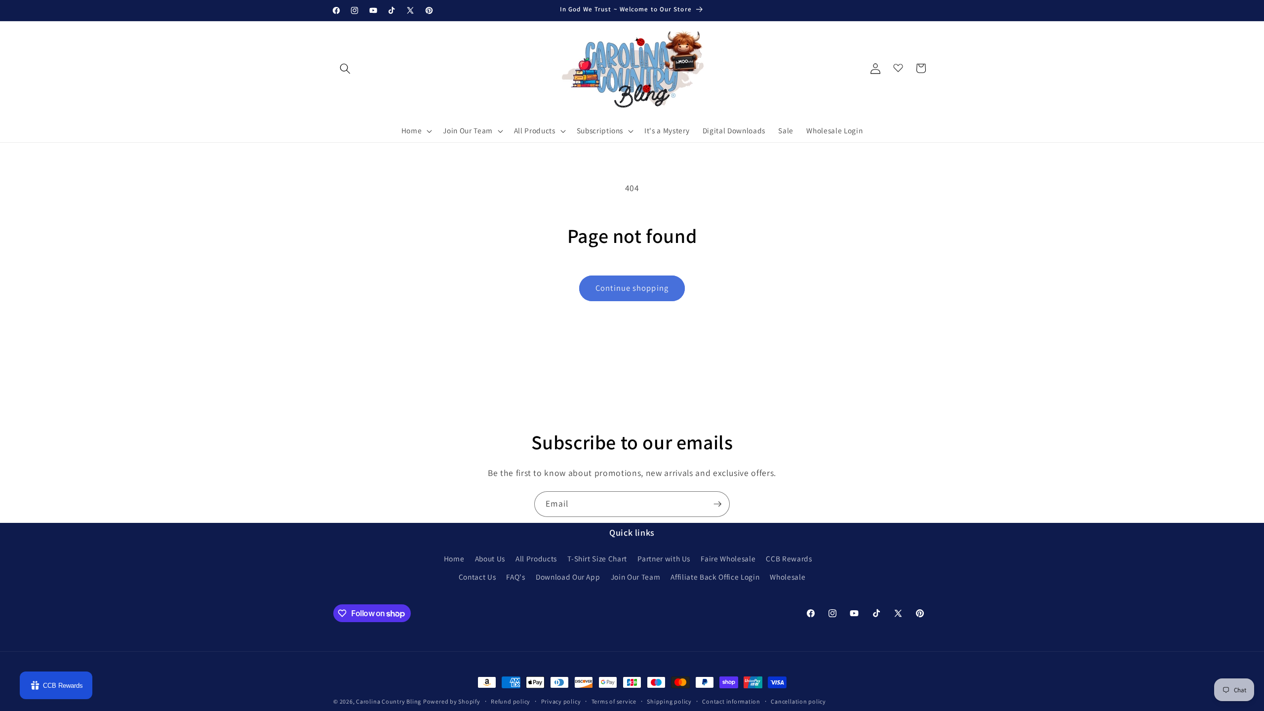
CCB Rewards (789, 558)
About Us (490, 558)
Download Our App (568, 577)
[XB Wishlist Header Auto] (898, 66)
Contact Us (477, 577)
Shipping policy (669, 701)
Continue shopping (632, 287)
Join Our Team (636, 577)
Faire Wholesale (728, 558)
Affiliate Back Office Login (715, 577)
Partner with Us (663, 558)
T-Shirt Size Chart (597, 558)
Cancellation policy (798, 701)
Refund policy (510, 701)
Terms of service (614, 701)
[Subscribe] (717, 504)
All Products (536, 558)
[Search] (345, 68)
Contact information (731, 701)
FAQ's (515, 577)
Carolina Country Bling (388, 701)
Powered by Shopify (451, 701)
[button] (416, 130)
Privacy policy (561, 701)
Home (454, 558)
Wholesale (787, 577)
